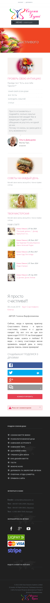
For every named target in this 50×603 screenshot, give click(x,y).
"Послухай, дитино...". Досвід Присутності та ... (27, 232)
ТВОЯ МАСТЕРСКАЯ (18, 213)
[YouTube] (28, 528)
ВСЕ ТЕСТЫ (12, 95)
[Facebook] (11, 528)
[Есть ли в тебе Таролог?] (25, 73)
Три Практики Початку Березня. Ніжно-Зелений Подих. (28, 244)
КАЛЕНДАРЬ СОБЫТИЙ (16, 99)
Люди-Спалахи (22, 266)
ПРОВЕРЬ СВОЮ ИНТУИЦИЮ (24, 78)
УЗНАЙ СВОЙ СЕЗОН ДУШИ (18, 91)
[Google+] (20, 528)
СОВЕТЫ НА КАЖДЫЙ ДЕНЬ (23, 178)
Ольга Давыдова (27, 139)
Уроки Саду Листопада (24, 254)
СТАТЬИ (11, 103)
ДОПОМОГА (29, 2)
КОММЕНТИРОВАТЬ (25, 396)
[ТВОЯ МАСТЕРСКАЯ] (23, 208)
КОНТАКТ (20, 2)
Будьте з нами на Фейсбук (19, 565)
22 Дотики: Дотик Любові (25, 277)
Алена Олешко (21, 229)
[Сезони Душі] (31, 600)
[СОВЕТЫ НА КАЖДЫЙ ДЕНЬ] (25, 173)
